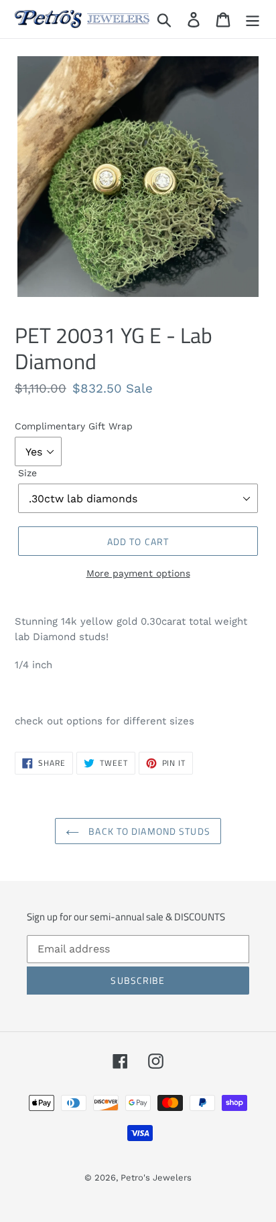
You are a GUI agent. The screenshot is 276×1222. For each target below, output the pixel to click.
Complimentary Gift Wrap (74, 426)
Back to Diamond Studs (148, 831)
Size (27, 473)
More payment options (138, 573)
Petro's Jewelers (156, 1178)
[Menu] (252, 19)
